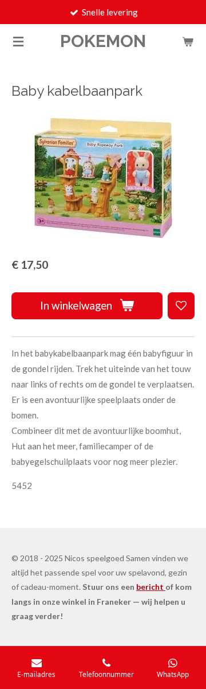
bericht (150, 587)
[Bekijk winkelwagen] (187, 41)
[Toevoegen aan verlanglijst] (181, 305)
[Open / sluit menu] (18, 41)
